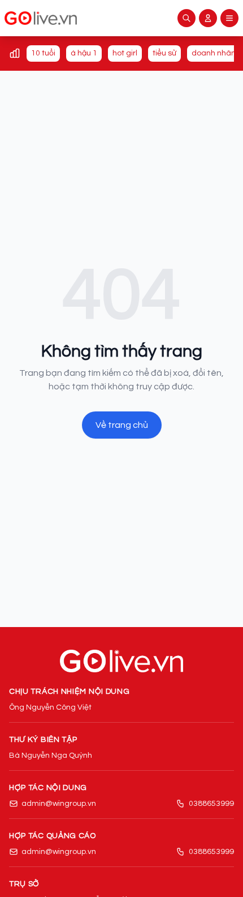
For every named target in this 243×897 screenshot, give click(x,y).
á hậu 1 (84, 53)
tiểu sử (164, 53)
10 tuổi (43, 53)
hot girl (124, 53)
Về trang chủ (122, 425)
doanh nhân (214, 53)
